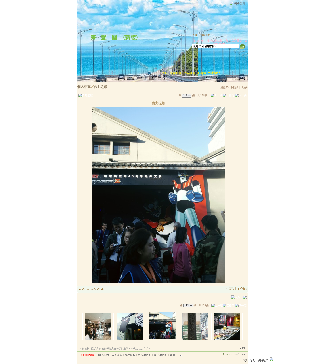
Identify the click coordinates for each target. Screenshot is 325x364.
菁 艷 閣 (104, 37)
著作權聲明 (144, 355)
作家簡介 (214, 73)
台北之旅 (100, 87)
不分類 (230, 288)
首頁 (165, 73)
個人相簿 (189, 73)
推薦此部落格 (215, 40)
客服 (172, 355)
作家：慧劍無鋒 (201, 35)
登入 (245, 360)
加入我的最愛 (234, 40)
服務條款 (130, 355)
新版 (130, 37)
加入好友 (198, 40)
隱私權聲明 (160, 355)
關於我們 (103, 355)
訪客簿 (201, 73)
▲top (242, 347)
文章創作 (176, 73)
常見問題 (116, 355)
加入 (252, 360)
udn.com (240, 354)
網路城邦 (239, 3)
